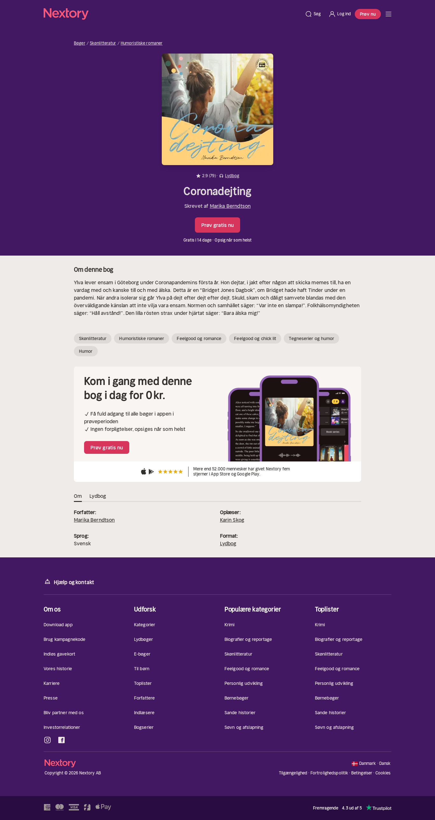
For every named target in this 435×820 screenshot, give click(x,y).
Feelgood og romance (199, 338)
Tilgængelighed (293, 773)
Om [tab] (78, 496)
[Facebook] (61, 740)
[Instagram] (47, 740)
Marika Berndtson (230, 206)
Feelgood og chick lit (255, 338)
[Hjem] (172, 14)
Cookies (383, 773)
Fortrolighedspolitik (329, 773)
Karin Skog (232, 520)
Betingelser (361, 773)
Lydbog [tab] (97, 496)
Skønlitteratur (103, 43)
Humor (86, 351)
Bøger (79, 43)
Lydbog (228, 543)
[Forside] (388, 14)
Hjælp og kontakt (74, 582)
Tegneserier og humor (311, 338)
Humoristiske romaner (142, 43)
